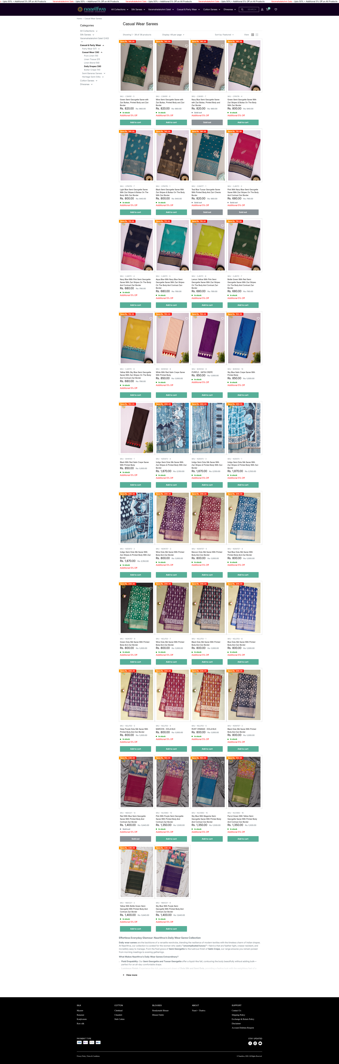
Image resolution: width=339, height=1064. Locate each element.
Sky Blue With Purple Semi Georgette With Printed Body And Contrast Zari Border (170, 909)
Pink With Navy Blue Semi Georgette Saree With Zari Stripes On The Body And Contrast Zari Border (243, 192)
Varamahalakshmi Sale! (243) (94, 38)
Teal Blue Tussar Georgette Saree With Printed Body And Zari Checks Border (206, 192)
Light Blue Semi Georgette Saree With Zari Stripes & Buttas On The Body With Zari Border (134, 192)
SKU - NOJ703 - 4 (163, 726)
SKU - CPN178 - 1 (163, 186)
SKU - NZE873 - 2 (127, 549)
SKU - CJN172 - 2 (235, 186)
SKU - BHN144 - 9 (199, 369)
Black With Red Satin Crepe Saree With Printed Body (134, 463)
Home (79, 18)
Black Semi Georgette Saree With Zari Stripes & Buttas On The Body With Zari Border (170, 192)
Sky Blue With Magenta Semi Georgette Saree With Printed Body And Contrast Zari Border (206, 819)
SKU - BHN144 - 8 (163, 369)
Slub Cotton (119, 1019)
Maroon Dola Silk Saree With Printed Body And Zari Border (207, 553)
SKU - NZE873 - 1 (235, 459)
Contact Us (236, 1010)
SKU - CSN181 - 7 (199, 96)
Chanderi (118, 1015)
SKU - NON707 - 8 (127, 639)
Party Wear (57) (89, 48)
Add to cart (135, 122)
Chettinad (118, 1010)
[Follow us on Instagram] (255, 1043)
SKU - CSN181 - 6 (163, 96)
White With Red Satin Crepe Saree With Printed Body (170, 373)
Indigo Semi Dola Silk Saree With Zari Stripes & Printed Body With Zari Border (171, 465)
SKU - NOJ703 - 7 (163, 639)
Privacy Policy (81, 1056)
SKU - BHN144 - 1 (127, 459)
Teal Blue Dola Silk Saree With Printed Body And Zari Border (240, 553)
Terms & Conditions (93, 1056)
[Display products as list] (257, 35)
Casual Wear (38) (91, 52)
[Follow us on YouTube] (260, 1043)
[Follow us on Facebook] (250, 1043)
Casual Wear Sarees (93, 18)
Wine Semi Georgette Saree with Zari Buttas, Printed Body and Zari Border (170, 102)
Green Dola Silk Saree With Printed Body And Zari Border (134, 643)
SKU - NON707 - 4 (235, 549)
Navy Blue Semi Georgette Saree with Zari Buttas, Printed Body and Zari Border (206, 102)
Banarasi (80, 1015)
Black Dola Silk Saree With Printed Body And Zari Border (206, 643)
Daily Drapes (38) (92, 66)
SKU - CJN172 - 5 (163, 276)
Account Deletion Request (243, 1028)
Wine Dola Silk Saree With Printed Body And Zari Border (170, 553)
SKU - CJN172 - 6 (199, 276)
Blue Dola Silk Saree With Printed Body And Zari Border (241, 643)
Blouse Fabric (158, 1015)
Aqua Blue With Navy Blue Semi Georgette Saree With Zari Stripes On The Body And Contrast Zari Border (170, 284)
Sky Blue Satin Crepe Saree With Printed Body (241, 373)
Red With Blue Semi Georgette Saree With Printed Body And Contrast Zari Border (133, 819)
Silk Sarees (136, 9)
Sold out (207, 122)
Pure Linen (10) (91, 55)
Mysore (80, 1010)
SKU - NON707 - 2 (235, 726)
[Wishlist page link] (276, 9)
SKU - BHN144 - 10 (235, 369)
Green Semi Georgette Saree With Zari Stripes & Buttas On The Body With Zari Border (242, 102)
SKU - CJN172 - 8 (127, 369)
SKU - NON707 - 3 (163, 549)
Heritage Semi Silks (91, 77)
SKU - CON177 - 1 (199, 186)
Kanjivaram (82, 1019)
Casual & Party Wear (187, 9)
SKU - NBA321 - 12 (127, 813)
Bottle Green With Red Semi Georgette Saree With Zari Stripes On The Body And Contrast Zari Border (242, 284)
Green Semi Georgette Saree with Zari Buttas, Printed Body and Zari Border (134, 102)
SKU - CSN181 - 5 (127, 96)
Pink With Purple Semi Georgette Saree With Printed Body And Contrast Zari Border (169, 819)
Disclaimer (236, 1023)
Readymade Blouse (160, 1010)
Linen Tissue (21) (92, 59)
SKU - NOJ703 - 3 (127, 726)
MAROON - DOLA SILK (165, 729)
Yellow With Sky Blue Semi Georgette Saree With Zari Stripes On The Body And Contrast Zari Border (135, 375)
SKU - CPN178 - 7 (127, 186)
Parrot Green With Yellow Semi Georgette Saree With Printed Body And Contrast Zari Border (242, 819)
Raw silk (80, 1023)
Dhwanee (228, 9)
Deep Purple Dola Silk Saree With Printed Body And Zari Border (134, 730)
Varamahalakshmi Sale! (159, 9)
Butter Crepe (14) (92, 69)
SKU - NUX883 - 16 (236, 813)
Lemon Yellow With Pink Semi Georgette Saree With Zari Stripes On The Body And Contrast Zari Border (206, 284)
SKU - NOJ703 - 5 (199, 726)
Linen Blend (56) (91, 62)
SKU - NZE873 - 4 (163, 459)
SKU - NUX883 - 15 (200, 813)
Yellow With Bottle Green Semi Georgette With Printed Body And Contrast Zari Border (134, 909)
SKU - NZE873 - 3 (199, 459)
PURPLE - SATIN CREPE (202, 372)
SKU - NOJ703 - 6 (235, 639)
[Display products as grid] (252, 35)
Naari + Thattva (198, 1010)
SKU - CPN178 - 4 (235, 96)
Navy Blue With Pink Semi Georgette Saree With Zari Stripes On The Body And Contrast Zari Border (135, 282)
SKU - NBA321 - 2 (127, 903)
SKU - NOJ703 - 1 (199, 639)
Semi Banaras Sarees (92, 73)
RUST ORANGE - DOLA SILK (204, 729)
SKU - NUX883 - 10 (164, 813)
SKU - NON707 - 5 (199, 549)
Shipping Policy (238, 1015)
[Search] (242, 9)
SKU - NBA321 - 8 (163, 903)
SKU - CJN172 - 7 (235, 276)
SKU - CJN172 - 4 (127, 276)
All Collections (118, 9)
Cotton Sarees (210, 9)
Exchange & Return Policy (243, 1019)
